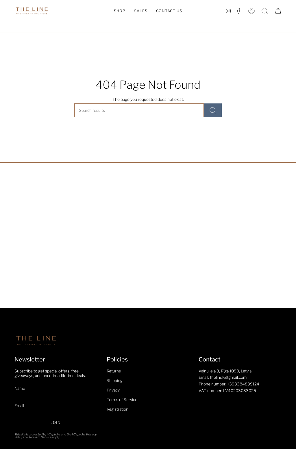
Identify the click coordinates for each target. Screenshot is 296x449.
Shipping (115, 380)
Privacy (113, 390)
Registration (117, 409)
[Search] (213, 110)
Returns (114, 371)
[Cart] (278, 11)
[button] (120, 11)
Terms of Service (40, 437)
